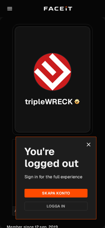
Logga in (56, 206)
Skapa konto (56, 193)
